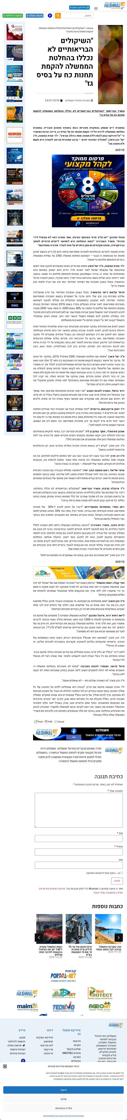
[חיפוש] (58, 15)
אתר (121, 860)
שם (120, 833)
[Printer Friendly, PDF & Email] (49, 721)
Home (90, 28)
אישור (63, 1090)
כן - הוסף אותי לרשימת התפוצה (103, 873)
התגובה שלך (115, 791)
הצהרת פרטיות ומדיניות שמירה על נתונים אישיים (63, 1115)
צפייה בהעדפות (63, 1108)
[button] (5, 1066)
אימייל (118, 846)
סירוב (63, 1099)
